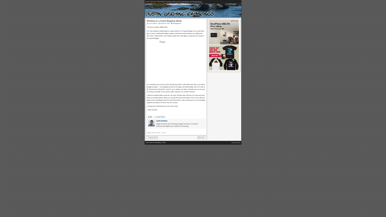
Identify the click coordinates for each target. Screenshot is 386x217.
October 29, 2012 (165, 23)
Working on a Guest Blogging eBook (164, 20)
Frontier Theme (235, 143)
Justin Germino (152, 23)
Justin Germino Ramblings (155, 1)
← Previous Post (152, 137)
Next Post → (202, 137)
